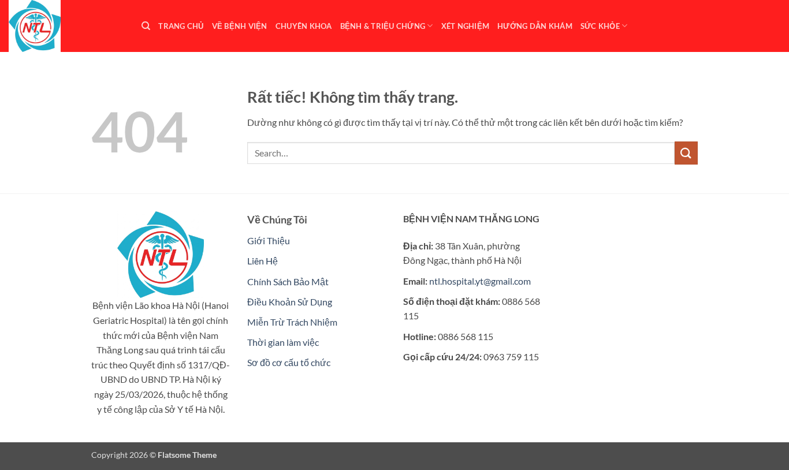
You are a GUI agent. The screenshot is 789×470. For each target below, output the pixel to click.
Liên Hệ (262, 260)
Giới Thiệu (268, 240)
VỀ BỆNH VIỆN (239, 26)
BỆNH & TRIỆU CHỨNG (383, 26)
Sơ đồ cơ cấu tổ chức (288, 362)
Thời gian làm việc (283, 342)
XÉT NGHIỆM (465, 26)
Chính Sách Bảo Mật (288, 281)
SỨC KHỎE (600, 26)
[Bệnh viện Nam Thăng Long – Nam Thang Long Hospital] (66, 26)
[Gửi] (686, 152)
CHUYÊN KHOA (304, 26)
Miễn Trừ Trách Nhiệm (292, 321)
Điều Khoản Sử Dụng (289, 301)
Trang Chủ (180, 26)
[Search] (146, 26)
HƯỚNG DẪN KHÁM (534, 26)
